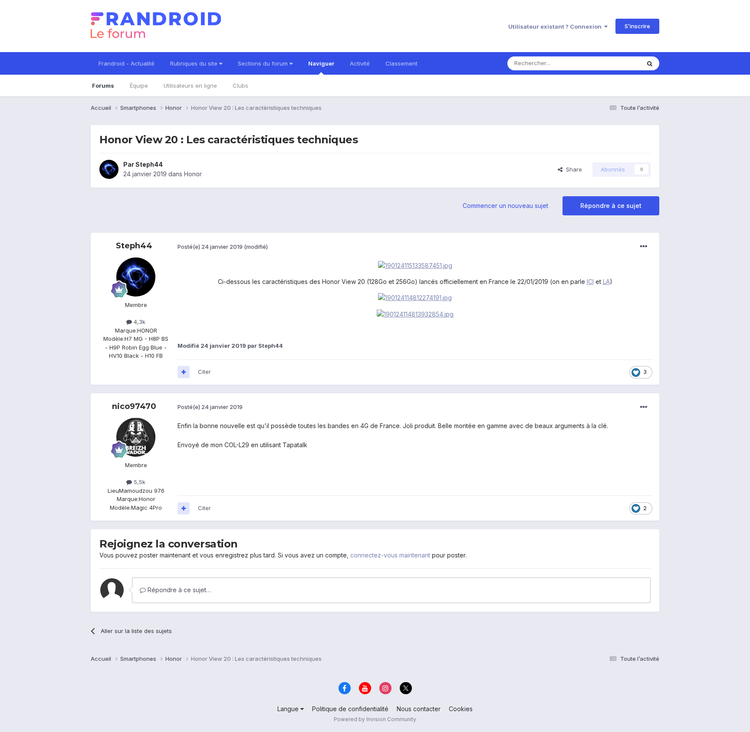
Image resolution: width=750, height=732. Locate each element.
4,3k (138, 321)
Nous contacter (419, 708)
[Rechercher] (649, 63)
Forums (103, 85)
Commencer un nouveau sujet (505, 205)
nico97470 (134, 406)
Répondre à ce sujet (610, 205)
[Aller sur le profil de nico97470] (135, 437)
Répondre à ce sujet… (178, 590)
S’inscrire (637, 26)
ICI (590, 281)
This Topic (614, 63)
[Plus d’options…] (643, 246)
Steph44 (149, 164)
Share (572, 169)
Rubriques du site (194, 63)
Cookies (461, 708)
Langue (288, 708)
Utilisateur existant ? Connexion (556, 26)
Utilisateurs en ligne (190, 85)
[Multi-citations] (184, 372)
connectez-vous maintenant (390, 555)
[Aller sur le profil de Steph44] (108, 169)
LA (606, 281)
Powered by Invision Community (375, 719)
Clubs (240, 85)
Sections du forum (263, 63)
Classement (401, 63)
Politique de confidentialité (350, 708)
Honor (193, 174)
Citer (204, 371)
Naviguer (321, 63)
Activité (360, 63)
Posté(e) (210, 246)
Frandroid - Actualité (127, 63)
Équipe (139, 85)
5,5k (138, 481)
